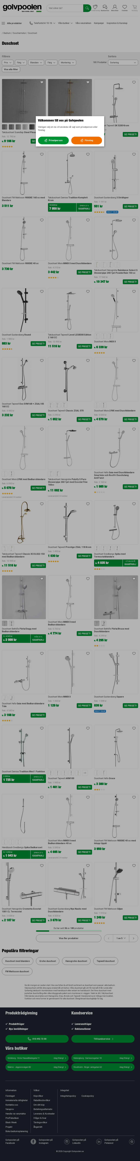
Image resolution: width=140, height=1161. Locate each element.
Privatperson (55, 140)
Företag (89, 140)
